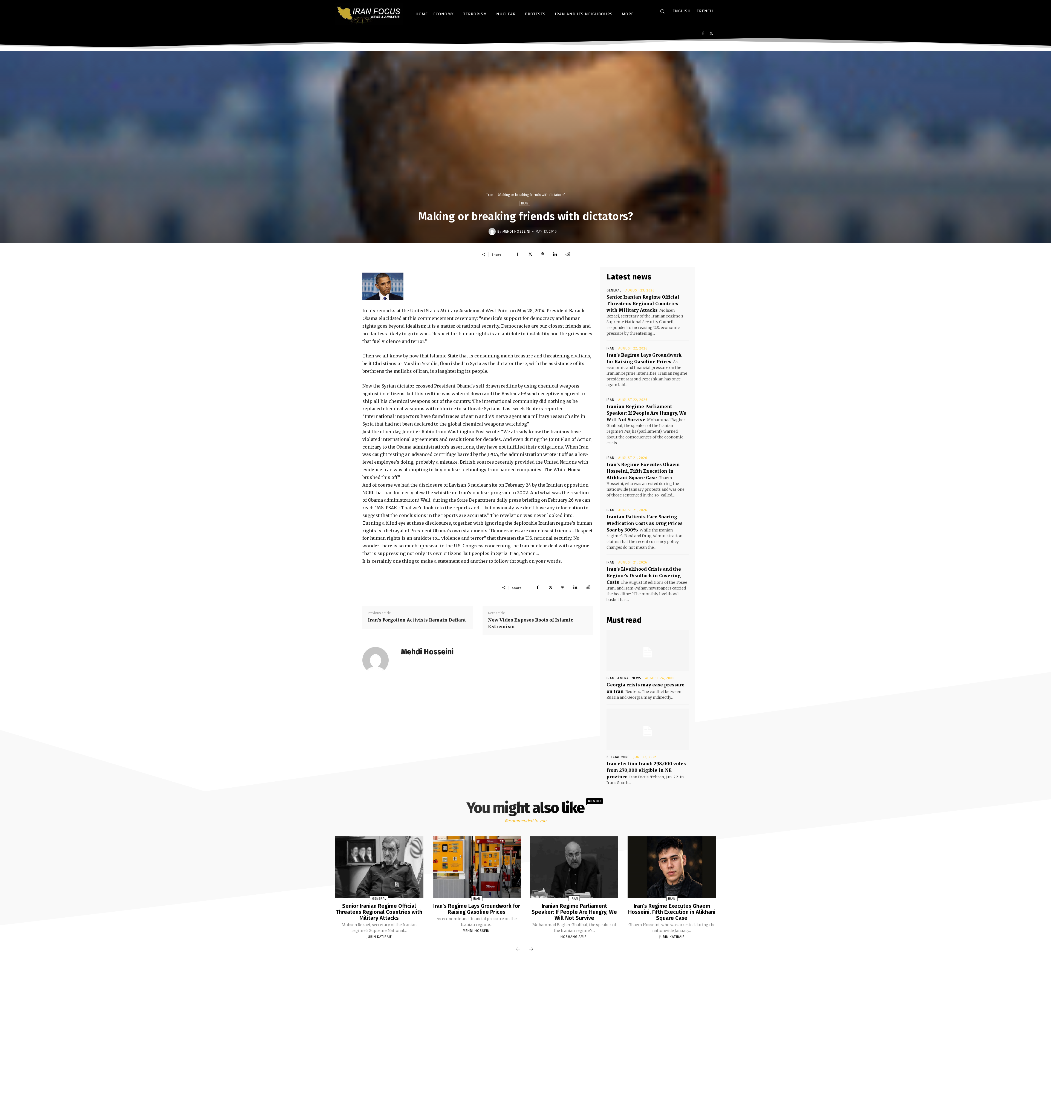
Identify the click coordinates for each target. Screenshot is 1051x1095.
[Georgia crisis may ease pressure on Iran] (648, 650)
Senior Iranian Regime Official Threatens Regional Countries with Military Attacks (643, 303)
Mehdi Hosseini (516, 231)
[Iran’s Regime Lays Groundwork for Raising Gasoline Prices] (477, 867)
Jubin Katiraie (379, 937)
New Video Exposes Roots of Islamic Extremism (530, 623)
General (614, 290)
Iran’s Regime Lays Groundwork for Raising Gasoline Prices (476, 909)
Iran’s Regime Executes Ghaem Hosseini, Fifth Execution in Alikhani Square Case (643, 471)
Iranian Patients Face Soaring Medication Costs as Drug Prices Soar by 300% (645, 523)
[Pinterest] (542, 254)
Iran (489, 195)
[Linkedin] (555, 254)
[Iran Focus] (369, 14)
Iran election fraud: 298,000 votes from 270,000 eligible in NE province (646, 770)
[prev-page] (518, 950)
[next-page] (531, 950)
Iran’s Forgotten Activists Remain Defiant (417, 620)
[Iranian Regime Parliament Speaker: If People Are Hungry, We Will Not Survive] (574, 867)
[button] (662, 11)
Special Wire (618, 757)
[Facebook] (703, 33)
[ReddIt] (567, 254)
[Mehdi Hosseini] (493, 231)
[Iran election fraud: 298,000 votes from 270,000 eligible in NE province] (648, 729)
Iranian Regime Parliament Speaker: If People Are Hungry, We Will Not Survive (646, 413)
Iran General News (624, 678)
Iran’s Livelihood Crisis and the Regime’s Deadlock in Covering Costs (644, 575)
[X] (711, 33)
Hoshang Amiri (574, 937)
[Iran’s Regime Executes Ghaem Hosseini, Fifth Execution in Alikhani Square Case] (672, 867)
